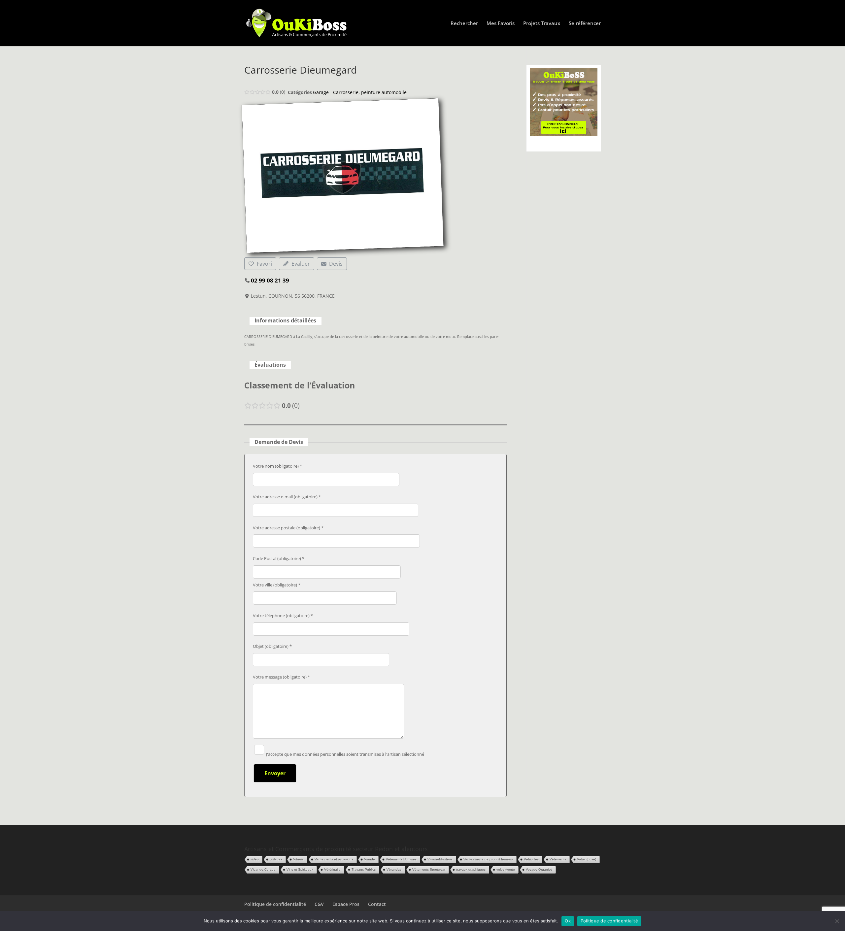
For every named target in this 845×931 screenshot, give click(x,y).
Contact (377, 904)
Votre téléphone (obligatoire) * (283, 615)
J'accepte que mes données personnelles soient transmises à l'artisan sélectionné (344, 754)
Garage (321, 92)
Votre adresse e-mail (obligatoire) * (287, 497)
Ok (568, 920)
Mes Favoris (501, 23)
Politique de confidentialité (275, 904)
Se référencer (585, 23)
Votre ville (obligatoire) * (276, 585)
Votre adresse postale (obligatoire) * (288, 528)
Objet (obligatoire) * (272, 646)
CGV (319, 904)
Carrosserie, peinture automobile (370, 92)
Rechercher (464, 23)
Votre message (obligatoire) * (281, 677)
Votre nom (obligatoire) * (277, 466)
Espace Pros (345, 904)
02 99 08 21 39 (270, 280)
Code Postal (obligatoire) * (278, 558)
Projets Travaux (541, 23)
